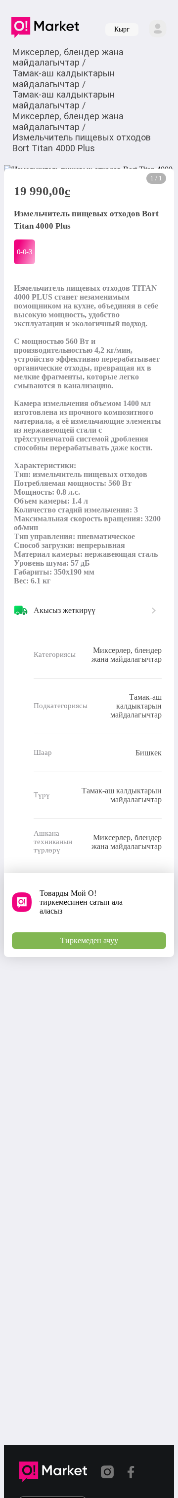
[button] (45, 29)
